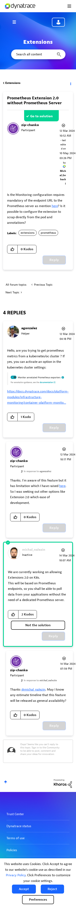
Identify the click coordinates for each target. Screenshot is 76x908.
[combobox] (38, 54)
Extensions (12, 83)
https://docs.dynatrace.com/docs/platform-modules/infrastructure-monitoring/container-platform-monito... (38, 397)
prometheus (48, 233)
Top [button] (5, 782)
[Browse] (16, 22)
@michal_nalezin (33, 690)
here (55, 206)
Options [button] (70, 83)
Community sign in (58, 22)
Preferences (38, 900)
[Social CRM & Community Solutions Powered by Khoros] (63, 783)
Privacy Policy (16, 875)
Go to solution (41, 116)
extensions (27, 233)
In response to (37, 471)
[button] (24, 889)
